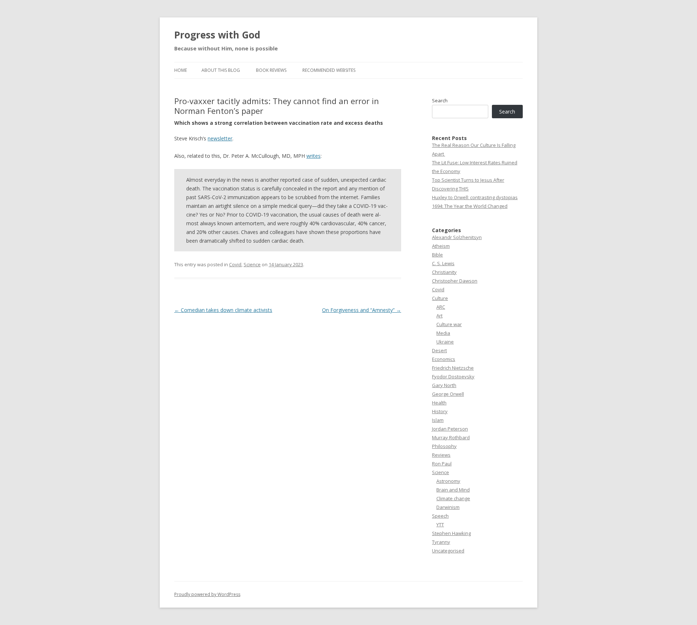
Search (440, 100)
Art (439, 315)
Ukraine (445, 341)
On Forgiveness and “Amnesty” (361, 310)
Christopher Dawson (454, 280)
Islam (438, 420)
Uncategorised (448, 550)
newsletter (220, 138)
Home (180, 70)
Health (439, 402)
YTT (440, 524)
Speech (440, 516)
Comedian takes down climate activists (223, 310)
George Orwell (448, 394)
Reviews (441, 455)
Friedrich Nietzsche (453, 368)
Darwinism (448, 507)
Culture (440, 298)
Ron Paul (442, 463)
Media (443, 333)
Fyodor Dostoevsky (453, 376)
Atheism (441, 246)
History (440, 411)
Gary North (444, 385)
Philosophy (444, 446)
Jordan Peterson (450, 428)
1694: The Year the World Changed (470, 206)
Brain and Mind (453, 489)
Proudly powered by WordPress (207, 594)
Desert (439, 350)
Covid (235, 264)
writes (313, 155)
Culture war (449, 324)
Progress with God (217, 34)
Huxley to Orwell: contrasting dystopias (475, 197)
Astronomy (448, 481)
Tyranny (441, 542)
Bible (437, 254)
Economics (443, 359)
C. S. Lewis (443, 263)
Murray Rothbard (451, 437)
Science (252, 264)
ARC (440, 307)
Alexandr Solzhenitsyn (457, 237)
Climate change (453, 498)
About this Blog (220, 70)
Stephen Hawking (451, 533)
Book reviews (271, 70)
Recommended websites (328, 70)
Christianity (444, 272)
